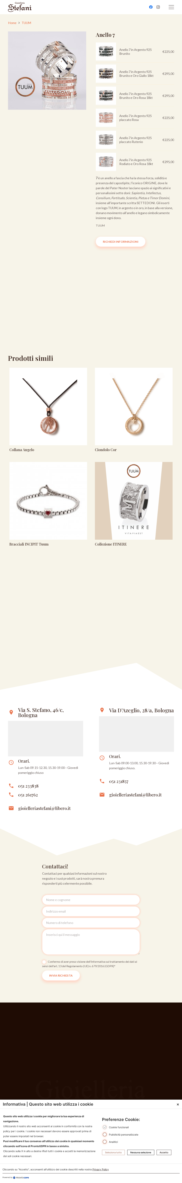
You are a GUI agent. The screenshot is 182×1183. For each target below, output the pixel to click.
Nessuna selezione (140, 1152)
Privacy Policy (100, 1169)
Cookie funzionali (119, 1127)
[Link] (48, 411)
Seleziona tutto (113, 1152)
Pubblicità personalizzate (123, 1134)
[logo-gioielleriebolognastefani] (20, 7)
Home (12, 23)
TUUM (26, 23)
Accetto (164, 1152)
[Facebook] (150, 7)
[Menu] (171, 7)
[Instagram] (158, 7)
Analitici (113, 1141)
